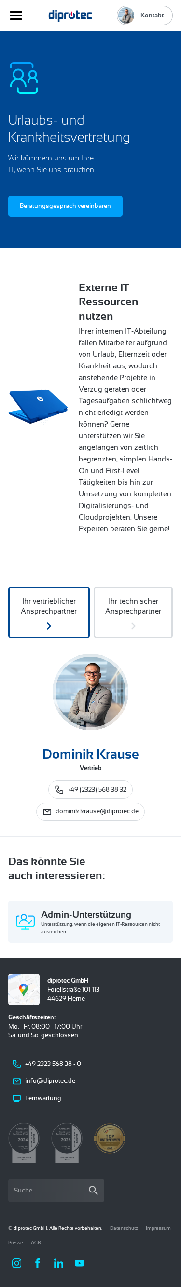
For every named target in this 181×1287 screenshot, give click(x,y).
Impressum (158, 1228)
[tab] (49, 612)
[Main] (70, 15)
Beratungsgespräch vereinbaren (65, 205)
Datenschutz (124, 1228)
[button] (17, 1263)
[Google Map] (24, 989)
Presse (15, 1242)
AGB (36, 1242)
